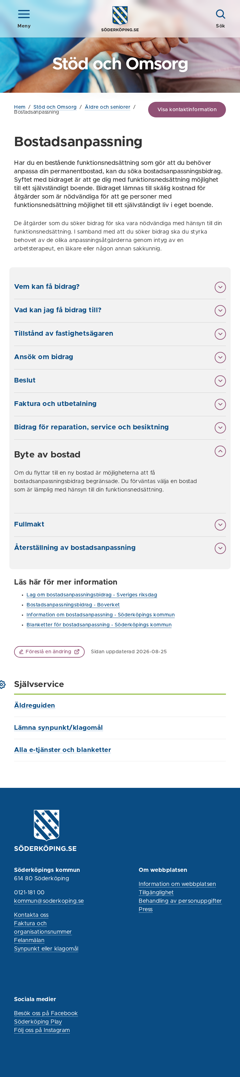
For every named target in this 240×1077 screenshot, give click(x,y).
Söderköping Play (38, 1022)
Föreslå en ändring (48, 651)
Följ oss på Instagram (42, 1030)
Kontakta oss (31, 915)
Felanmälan (29, 940)
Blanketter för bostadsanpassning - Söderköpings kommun (99, 624)
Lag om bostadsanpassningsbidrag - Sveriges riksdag (92, 594)
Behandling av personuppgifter (180, 901)
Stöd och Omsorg (55, 107)
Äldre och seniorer (107, 107)
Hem (20, 107)
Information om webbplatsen (177, 884)
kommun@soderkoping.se (49, 901)
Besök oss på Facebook (46, 1013)
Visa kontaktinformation (187, 109)
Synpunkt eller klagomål (46, 949)
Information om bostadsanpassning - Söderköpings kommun (101, 614)
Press (146, 909)
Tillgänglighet (156, 893)
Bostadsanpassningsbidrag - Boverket (73, 604)
